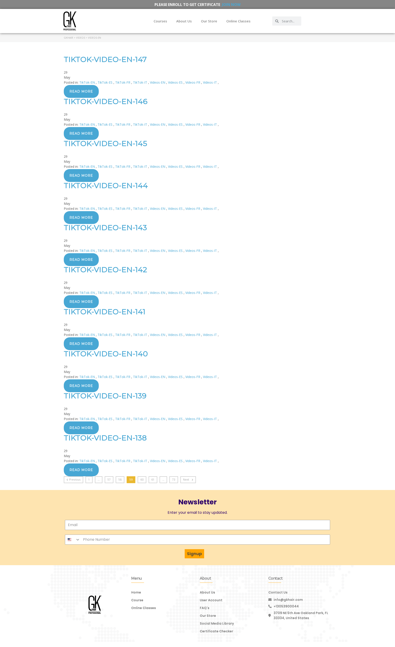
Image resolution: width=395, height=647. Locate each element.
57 (109, 480)
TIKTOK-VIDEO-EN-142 (105, 269)
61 (153, 480)
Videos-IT (210, 82)
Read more (81, 91)
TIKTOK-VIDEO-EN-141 (104, 311)
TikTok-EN (87, 82)
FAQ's (204, 608)
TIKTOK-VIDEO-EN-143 (105, 227)
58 (120, 480)
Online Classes (238, 21)
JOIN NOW (231, 4)
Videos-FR (193, 82)
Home (136, 592)
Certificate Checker (216, 631)
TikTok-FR (123, 82)
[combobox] (72, 539)
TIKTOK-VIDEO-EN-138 (105, 437)
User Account (211, 600)
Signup (194, 553)
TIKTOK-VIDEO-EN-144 (106, 185)
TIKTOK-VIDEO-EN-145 (105, 143)
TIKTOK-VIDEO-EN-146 (105, 101)
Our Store (209, 21)
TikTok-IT (140, 82)
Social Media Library (217, 623)
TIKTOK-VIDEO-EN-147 (105, 59)
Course (137, 600)
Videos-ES (176, 82)
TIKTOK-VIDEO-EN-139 (105, 395)
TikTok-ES (105, 82)
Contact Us (278, 592)
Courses (160, 21)
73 (173, 480)
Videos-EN (158, 82)
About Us (184, 21)
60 (142, 480)
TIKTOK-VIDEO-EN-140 (106, 353)
